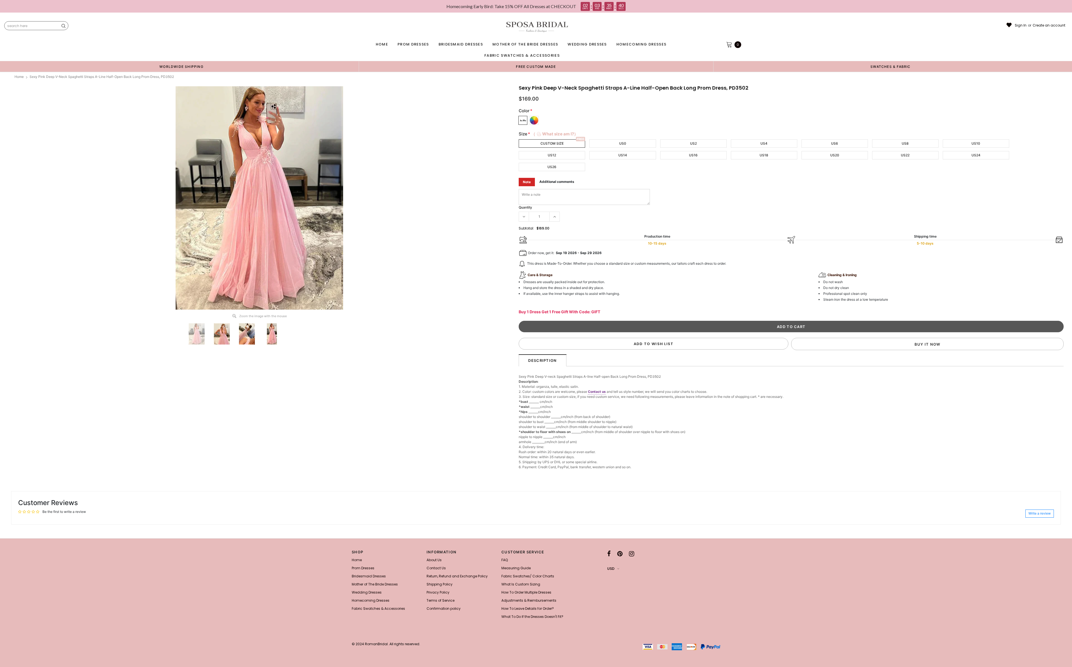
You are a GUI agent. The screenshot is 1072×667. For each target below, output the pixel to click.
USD (610, 568)
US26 (551, 167)
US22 (905, 155)
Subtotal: (526, 228)
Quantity (525, 207)
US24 (976, 155)
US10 (976, 143)
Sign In (1020, 25)
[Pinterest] (620, 554)
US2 (693, 143)
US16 (693, 155)
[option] (181, 66)
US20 (834, 155)
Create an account (1049, 25)
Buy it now (928, 344)
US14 (622, 155)
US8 (905, 143)
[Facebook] (609, 554)
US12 (552, 155)
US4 (763, 143)
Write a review (1039, 513)
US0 (622, 143)
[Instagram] (631, 554)
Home (19, 77)
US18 (764, 155)
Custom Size (552, 143)
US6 (834, 143)
